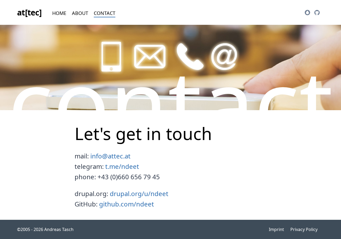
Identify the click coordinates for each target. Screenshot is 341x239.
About (80, 13)
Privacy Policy (304, 229)
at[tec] (29, 12)
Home (59, 13)
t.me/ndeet (122, 166)
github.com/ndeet (126, 204)
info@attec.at (110, 156)
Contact (104, 13)
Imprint (276, 229)
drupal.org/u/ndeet (139, 193)
